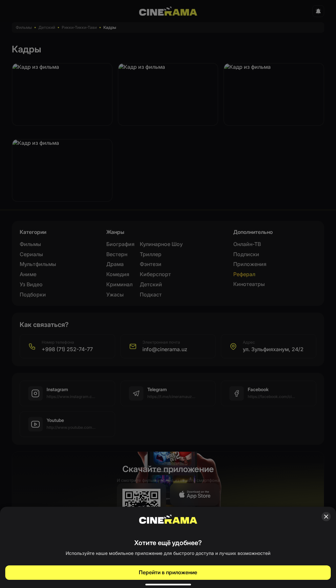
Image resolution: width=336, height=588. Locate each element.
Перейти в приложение (168, 572)
